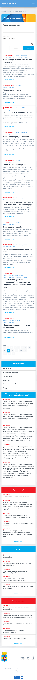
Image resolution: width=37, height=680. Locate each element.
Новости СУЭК (20, 108)
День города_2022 (21, 55)
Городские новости (20, 11)
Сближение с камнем (12, 90)
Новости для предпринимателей (13, 275)
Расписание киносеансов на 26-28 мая (14, 638)
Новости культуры (8, 57)
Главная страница (6, 11)
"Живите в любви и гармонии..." (16, 165)
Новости (18, 85)
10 (12, 351)
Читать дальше (9, 80)
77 (5, 354)
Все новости (18, 482)
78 (9, 354)
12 (21, 351)
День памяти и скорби (12, 227)
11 (16, 351)
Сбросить (16, 48)
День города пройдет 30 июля (16, 137)
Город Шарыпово (8, 3)
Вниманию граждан (21, 57)
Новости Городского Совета (12, 320)
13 (25, 351)
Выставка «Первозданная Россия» (17, 112)
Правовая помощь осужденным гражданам (16, 497)
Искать (28, 48)
